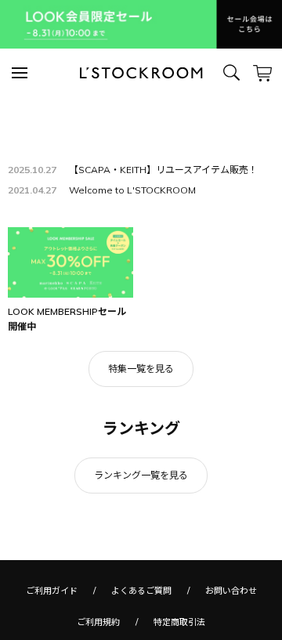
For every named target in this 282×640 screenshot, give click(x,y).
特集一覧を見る (141, 368)
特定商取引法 (179, 621)
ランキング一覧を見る (141, 475)
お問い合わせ (231, 590)
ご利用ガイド (52, 590)
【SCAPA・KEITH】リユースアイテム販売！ (163, 169)
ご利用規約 (98, 621)
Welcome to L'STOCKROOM (132, 190)
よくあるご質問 (141, 590)
